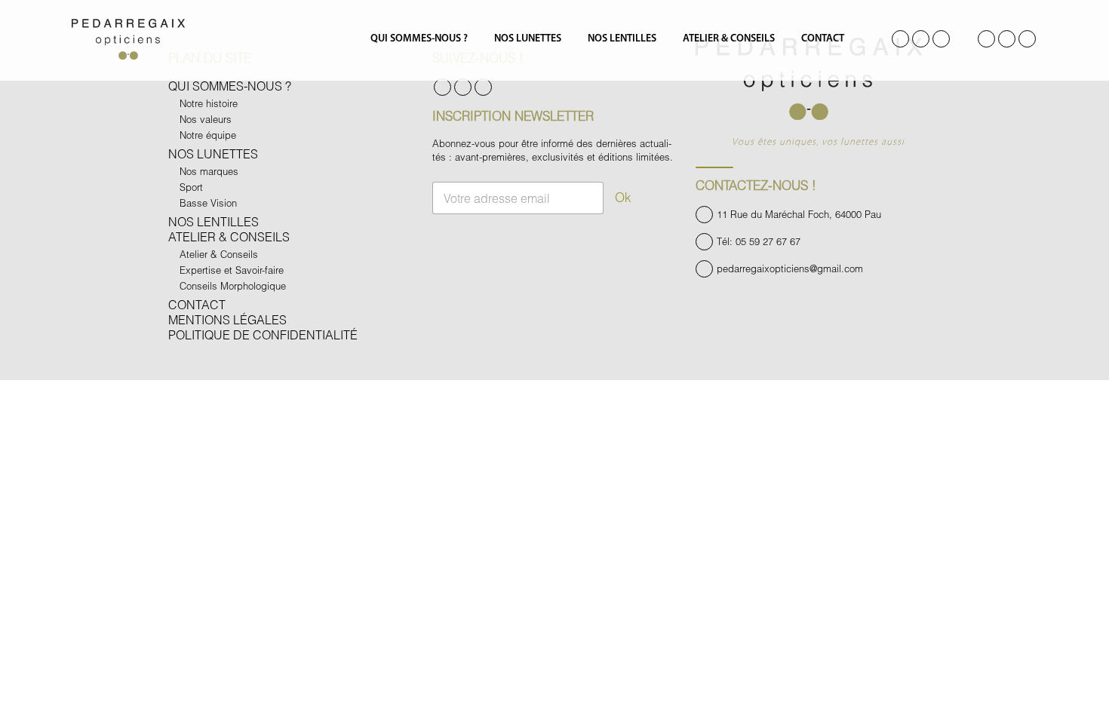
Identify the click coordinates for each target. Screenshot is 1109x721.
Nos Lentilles (622, 38)
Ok (623, 197)
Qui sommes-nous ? (419, 38)
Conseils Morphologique (233, 286)
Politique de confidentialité (263, 334)
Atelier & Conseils (729, 38)
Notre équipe (208, 135)
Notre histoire (209, 103)
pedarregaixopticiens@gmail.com (790, 268)
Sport (191, 187)
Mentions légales (227, 319)
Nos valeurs (206, 119)
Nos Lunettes (527, 38)
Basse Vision (208, 203)
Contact (822, 38)
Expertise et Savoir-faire (232, 270)
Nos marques (209, 171)
